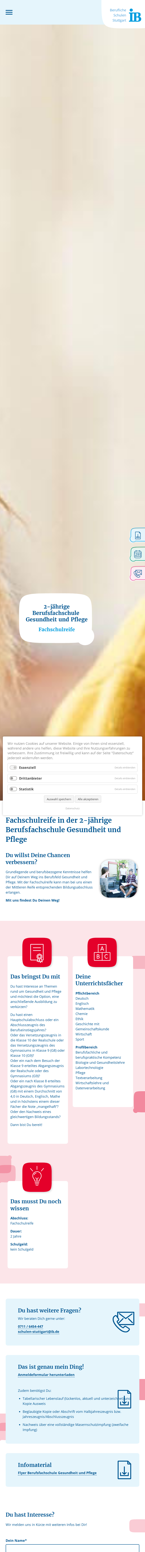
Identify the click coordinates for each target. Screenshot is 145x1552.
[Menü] (9, 12)
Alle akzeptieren (88, 799)
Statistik (26, 789)
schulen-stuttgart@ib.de (38, 1331)
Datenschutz (73, 808)
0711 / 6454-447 (30, 1326)
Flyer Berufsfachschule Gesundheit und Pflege (57, 1473)
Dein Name (16, 1540)
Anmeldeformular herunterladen (46, 1374)
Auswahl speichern (59, 799)
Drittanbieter (30, 778)
